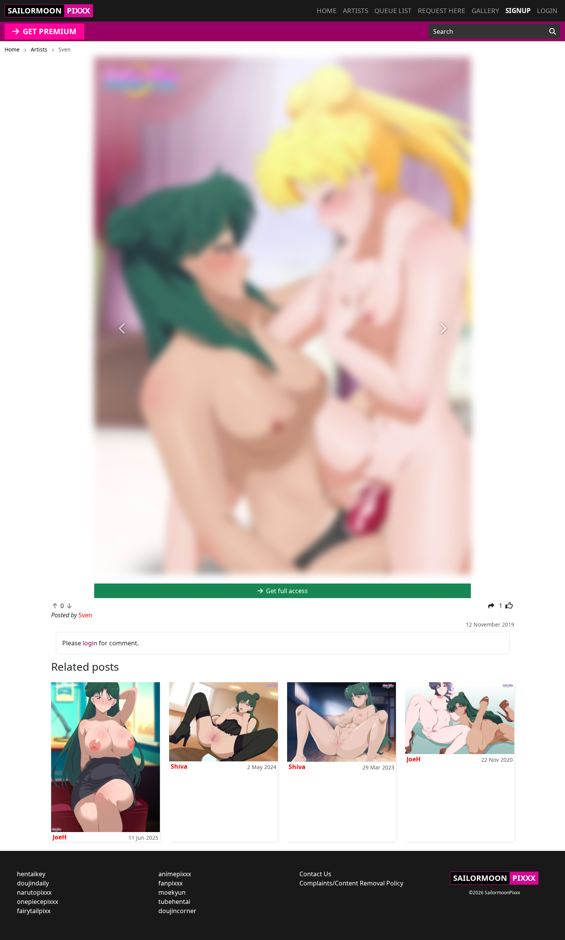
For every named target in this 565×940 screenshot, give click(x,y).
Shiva (179, 766)
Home (327, 10)
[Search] (552, 31)
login (90, 643)
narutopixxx (34, 892)
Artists (355, 10)
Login (547, 10)
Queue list (393, 10)
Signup (518, 10)
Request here (441, 10)
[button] (122, 329)
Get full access (286, 591)
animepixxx (174, 874)
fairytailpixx (33, 911)
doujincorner (177, 911)
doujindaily (33, 883)
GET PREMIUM (48, 31)
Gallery (485, 10)
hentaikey (31, 874)
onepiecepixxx (37, 901)
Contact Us (315, 874)
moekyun (172, 892)
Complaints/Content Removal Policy (351, 883)
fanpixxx (170, 883)
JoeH (59, 837)
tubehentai (174, 901)
